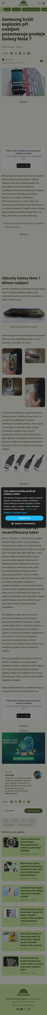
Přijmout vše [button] (24, 518)
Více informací (31, 509)
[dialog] (23, 507)
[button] (24, 513)
